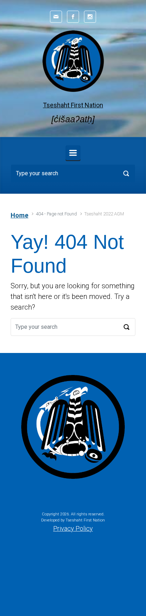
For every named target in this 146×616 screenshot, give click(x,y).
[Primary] (73, 152)
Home (19, 215)
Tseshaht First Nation (73, 105)
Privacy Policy (73, 528)
